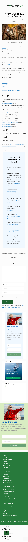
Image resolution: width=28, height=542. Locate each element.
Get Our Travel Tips (8, 506)
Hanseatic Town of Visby (8, 113)
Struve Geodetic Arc (7, 126)
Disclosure (5, 467)
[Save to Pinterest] (6, 533)
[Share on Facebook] (5, 527)
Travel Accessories (7, 482)
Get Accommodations (8, 491)
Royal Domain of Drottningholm (10, 122)
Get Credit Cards (7, 497)
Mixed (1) (4, 86)
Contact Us (5, 461)
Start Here (5, 474)
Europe (6, 253)
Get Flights (5, 493)
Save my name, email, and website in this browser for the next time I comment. (14, 297)
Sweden (4, 48)
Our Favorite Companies (9, 489)
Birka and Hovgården (7, 103)
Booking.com (10, 210)
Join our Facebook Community (10, 515)
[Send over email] (5, 539)
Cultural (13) (4, 83)
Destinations (6, 478)
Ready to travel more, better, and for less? (11, 90)
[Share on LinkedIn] (5, 536)
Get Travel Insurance (8, 495)
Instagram (5, 510)
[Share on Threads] (5, 529)
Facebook (5, 508)
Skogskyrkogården (6, 124)
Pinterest (5, 511)
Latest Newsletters (7, 459)
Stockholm (14, 257)
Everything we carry (12, 191)
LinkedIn (5, 513)
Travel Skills (6, 476)
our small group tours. (12, 224)
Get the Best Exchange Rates (10, 499)
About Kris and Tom (8, 457)
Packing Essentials (7, 480)
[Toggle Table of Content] (3, 81)
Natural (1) (4, 84)
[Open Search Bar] (26, 9)
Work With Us (6, 463)
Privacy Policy (6, 465)
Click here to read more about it (14, 65)
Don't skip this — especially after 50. (13, 216)
